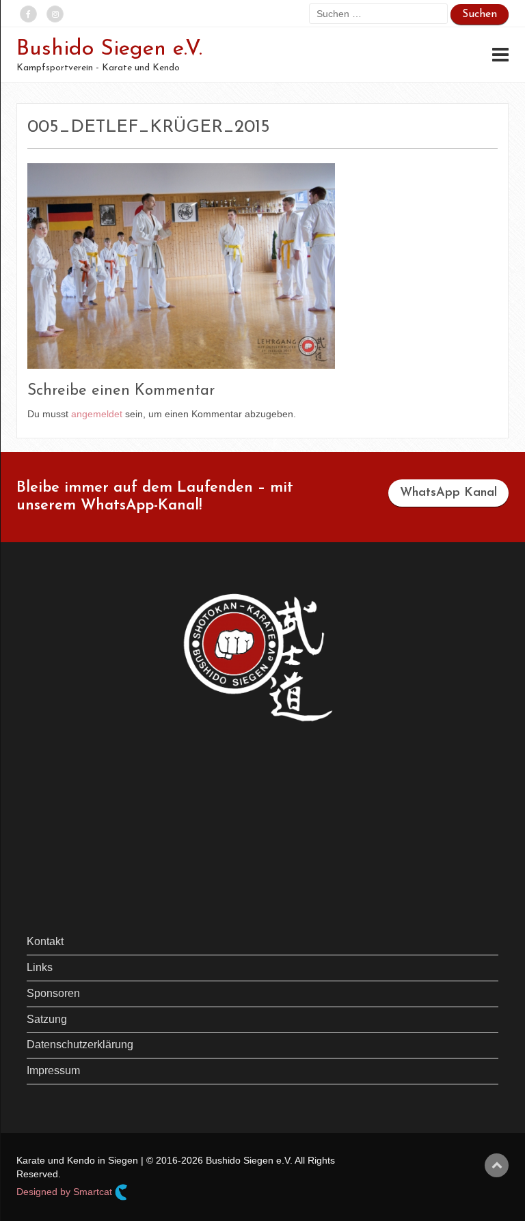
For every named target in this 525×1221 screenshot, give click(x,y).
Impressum (53, 1070)
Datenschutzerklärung (80, 1044)
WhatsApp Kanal (448, 493)
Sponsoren (53, 993)
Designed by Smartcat (65, 1191)
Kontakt (45, 941)
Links (40, 967)
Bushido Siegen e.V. (109, 49)
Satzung (47, 1019)
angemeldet (96, 413)
